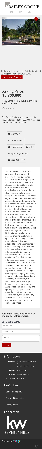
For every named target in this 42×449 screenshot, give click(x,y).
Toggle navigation (3, 3)
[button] (5, 31)
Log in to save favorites (12, 77)
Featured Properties (15, 398)
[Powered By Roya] (17, 441)
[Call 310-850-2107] (21, 12)
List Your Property (14, 391)
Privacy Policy (12, 404)
